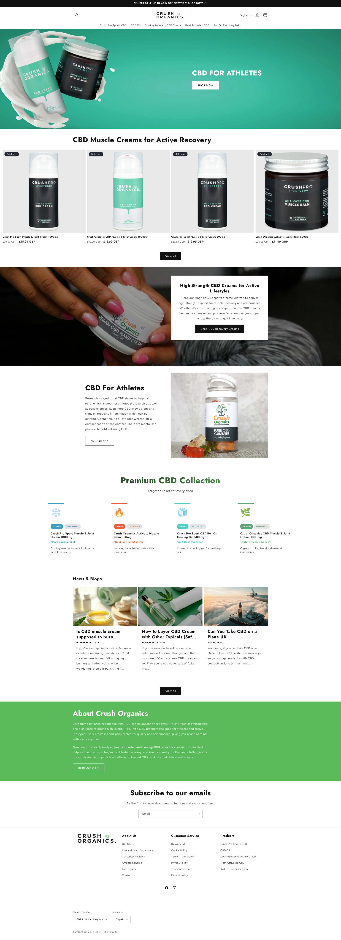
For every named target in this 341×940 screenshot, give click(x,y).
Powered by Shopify (107, 932)
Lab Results (129, 869)
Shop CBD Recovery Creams (220, 328)
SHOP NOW (205, 85)
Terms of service (181, 869)
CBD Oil (225, 850)
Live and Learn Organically (138, 850)
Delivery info (178, 844)
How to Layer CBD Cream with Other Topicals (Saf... (169, 634)
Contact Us (129, 875)
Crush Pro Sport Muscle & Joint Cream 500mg (198, 236)
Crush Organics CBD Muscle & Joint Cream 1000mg (117, 236)
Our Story (128, 844)
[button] (77, 15)
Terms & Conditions (183, 856)
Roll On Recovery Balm (234, 869)
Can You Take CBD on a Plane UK (232, 634)
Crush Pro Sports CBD (233, 844)
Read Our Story (88, 767)
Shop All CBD (100, 441)
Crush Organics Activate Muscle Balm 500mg (282, 236)
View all (170, 256)
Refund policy (179, 875)
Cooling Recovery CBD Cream (238, 856)
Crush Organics (89, 932)
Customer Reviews (133, 856)
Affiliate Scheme (132, 862)
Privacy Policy (179, 862)
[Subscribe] (198, 814)
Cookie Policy (179, 850)
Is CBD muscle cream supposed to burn (98, 634)
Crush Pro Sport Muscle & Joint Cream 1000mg (30, 236)
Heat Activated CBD (232, 862)
